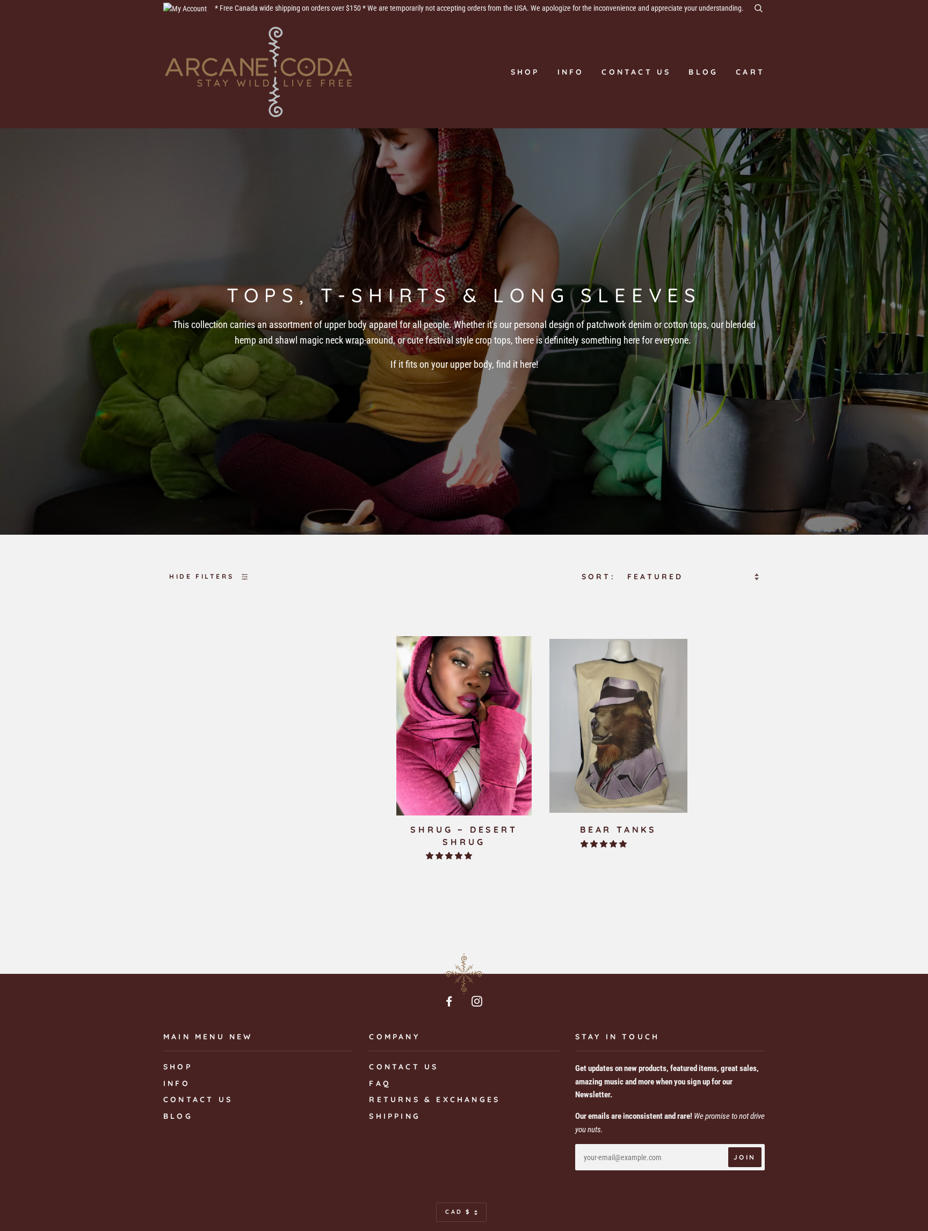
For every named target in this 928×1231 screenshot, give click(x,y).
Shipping (395, 1116)
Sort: (601, 576)
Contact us (636, 72)
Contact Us (403, 1067)
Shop (525, 72)
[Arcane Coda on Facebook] (450, 1003)
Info (570, 72)
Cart (750, 72)
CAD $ (458, 1211)
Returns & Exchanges (434, 1099)
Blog (703, 72)
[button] (450, 855)
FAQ (380, 1083)
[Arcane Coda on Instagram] (478, 1003)
